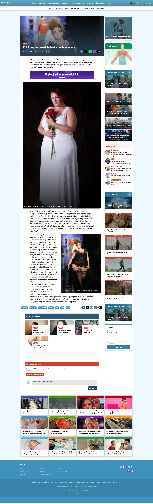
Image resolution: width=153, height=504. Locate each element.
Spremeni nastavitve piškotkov (85, 482)
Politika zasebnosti (103, 482)
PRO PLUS (54, 482)
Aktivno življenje (89, 8)
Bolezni (42, 3)
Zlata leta (65, 3)
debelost (25, 307)
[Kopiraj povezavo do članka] (98, 51)
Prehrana (59, 8)
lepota (51, 307)
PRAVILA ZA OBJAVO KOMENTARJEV (35, 374)
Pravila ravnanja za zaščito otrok (67, 486)
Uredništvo (45, 482)
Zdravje (33, 3)
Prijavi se (92, 388)
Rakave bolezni (76, 8)
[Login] (150, 3)
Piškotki (71, 482)
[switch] (132, 3)
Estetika (90, 3)
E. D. (26, 51)
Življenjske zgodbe (103, 3)
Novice (51, 8)
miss (62, 307)
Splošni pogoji (116, 482)
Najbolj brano (110, 146)
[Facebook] (146, 3)
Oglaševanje (36, 482)
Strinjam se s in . (119, 342)
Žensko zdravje (53, 3)
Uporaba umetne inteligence (88, 486)
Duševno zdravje (78, 3)
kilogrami (33, 307)
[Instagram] (142, 3)
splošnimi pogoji (120, 341)
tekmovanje (42, 307)
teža (57, 307)
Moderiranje (62, 482)
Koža (66, 8)
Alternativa (100, 8)
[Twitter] (86, 51)
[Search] (138, 3)
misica (68, 307)
